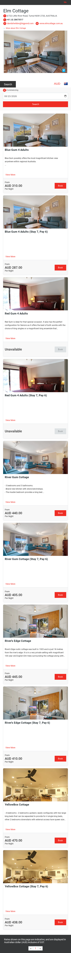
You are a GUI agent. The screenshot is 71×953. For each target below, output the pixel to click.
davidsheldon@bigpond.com (20, 23)
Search (8, 84)
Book (60, 186)
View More (10, 174)
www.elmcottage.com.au (51, 23)
